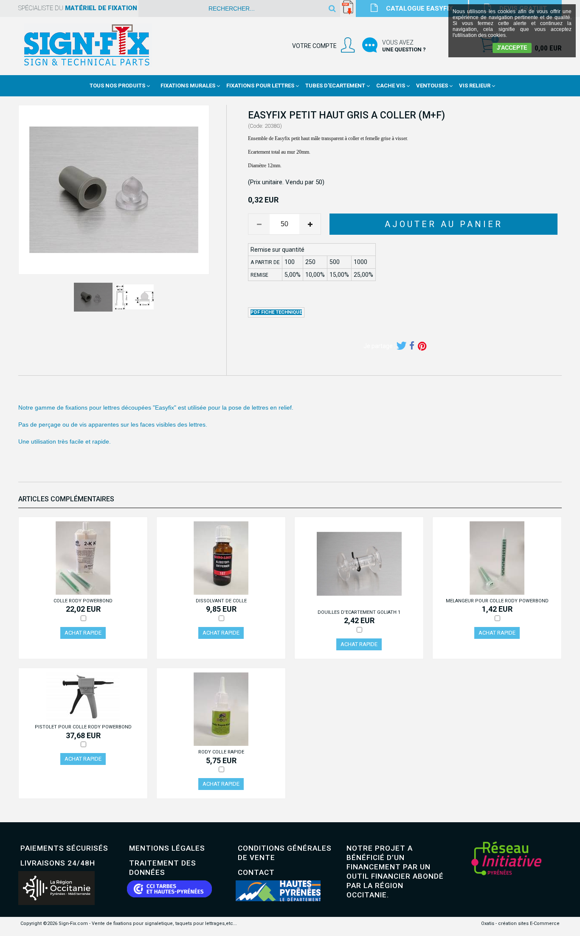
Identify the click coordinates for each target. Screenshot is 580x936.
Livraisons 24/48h (57, 863)
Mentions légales (167, 848)
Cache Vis (390, 85)
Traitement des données (162, 868)
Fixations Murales (187, 85)
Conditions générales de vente (285, 853)
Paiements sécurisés (64, 848)
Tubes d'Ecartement (335, 85)
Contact (256, 872)
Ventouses (432, 85)
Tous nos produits (117, 85)
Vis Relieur (474, 85)
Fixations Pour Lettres (260, 85)
